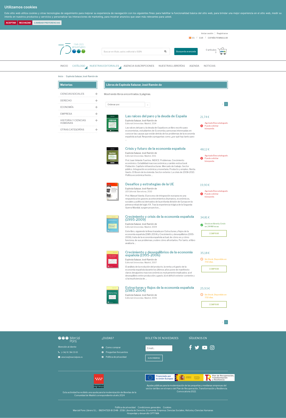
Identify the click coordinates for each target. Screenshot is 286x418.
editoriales (104, 65)
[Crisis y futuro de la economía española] (112, 155)
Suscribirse (154, 358)
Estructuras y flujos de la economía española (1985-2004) (159, 289)
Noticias (209, 65)
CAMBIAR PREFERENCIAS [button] (47, 22)
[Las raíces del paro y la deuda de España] (112, 123)
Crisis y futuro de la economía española (155, 148)
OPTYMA (154, 413)
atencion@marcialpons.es (72, 357)
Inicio (65, 65)
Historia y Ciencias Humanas (73, 121)
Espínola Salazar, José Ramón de (82, 76)
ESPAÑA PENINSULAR (218, 38)
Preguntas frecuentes (117, 352)
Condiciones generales (149, 407)
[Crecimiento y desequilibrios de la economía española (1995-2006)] (112, 259)
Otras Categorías (72, 129)
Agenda (194, 65)
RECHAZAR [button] (25, 22)
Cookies (167, 407)
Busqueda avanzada (186, 51)
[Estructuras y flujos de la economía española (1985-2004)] (112, 295)
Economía (67, 107)
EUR (201, 38)
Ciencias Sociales (72, 94)
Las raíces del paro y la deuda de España (156, 116)
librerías (172, 65)
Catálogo (78, 65)
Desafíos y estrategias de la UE (149, 184)
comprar (214, 233)
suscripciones (138, 65)
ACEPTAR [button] (11, 22)
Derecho (66, 100)
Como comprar (113, 347)
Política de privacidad (116, 357)
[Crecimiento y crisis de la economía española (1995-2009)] (112, 223)
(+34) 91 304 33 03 (69, 352)
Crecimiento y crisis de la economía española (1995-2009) (159, 218)
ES (193, 38)
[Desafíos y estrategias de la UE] (112, 191)
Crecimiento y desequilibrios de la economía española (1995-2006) (159, 253)
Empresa (66, 114)
